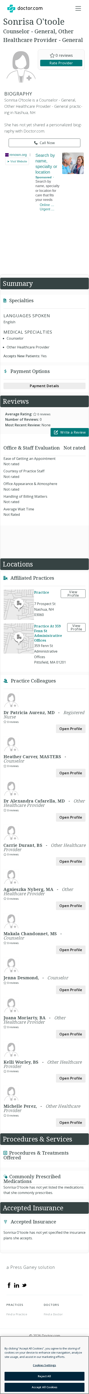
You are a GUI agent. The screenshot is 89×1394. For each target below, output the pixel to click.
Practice (41, 592)
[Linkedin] (16, 1285)
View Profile (73, 594)
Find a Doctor (53, 1314)
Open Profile (70, 728)
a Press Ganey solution (30, 1267)
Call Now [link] (47, 142)
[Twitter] (24, 1285)
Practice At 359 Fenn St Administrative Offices (48, 633)
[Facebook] (9, 1285)
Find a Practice (16, 1314)
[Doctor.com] (24, 8)
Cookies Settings (44, 1365)
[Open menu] (78, 8)
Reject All (44, 1376)
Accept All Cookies (44, 1387)
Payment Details (44, 386)
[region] (44, 1365)
